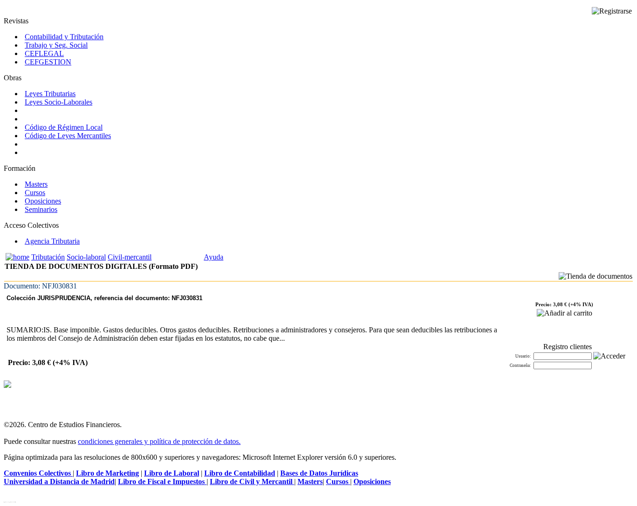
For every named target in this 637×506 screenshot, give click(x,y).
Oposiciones (43, 201)
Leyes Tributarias (50, 94)
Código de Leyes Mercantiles (68, 136)
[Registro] (612, 11)
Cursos (35, 193)
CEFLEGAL (44, 53)
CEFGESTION (48, 62)
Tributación (48, 257)
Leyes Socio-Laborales (58, 102)
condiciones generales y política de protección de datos (158, 441)
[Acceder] (609, 356)
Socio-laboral (86, 257)
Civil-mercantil (130, 257)
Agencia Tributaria (52, 241)
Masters (36, 184)
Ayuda (213, 257)
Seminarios (41, 209)
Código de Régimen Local (64, 127)
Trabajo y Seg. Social (56, 45)
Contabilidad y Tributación (64, 37)
